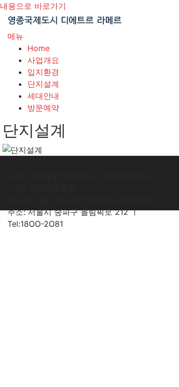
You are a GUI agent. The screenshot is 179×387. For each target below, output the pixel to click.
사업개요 (43, 60)
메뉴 (15, 36)
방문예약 (43, 108)
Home (38, 48)
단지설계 (43, 84)
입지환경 (43, 72)
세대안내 (43, 96)
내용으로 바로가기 (33, 6)
